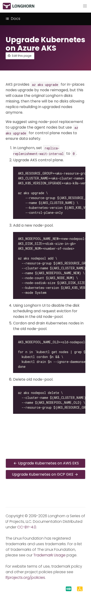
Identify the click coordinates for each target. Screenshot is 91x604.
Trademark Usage (49, 555)
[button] (85, 6)
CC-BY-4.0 (26, 527)
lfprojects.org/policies (25, 577)
